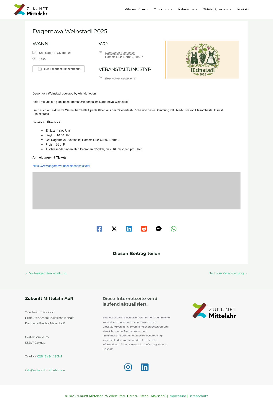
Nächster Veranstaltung (228, 273)
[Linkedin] (129, 229)
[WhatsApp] (173, 229)
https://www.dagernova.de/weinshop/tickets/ (61, 166)
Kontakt (243, 9)
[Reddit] (144, 229)
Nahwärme (186, 9)
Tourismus (161, 9)
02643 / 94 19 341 (49, 356)
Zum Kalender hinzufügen (61, 69)
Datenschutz (198, 396)
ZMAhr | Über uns (215, 9)
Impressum (177, 396)
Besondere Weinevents (120, 78)
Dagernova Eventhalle (120, 53)
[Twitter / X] (114, 229)
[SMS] (159, 229)
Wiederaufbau (135, 9)
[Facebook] (99, 229)
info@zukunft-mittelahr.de (45, 370)
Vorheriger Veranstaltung (45, 273)
